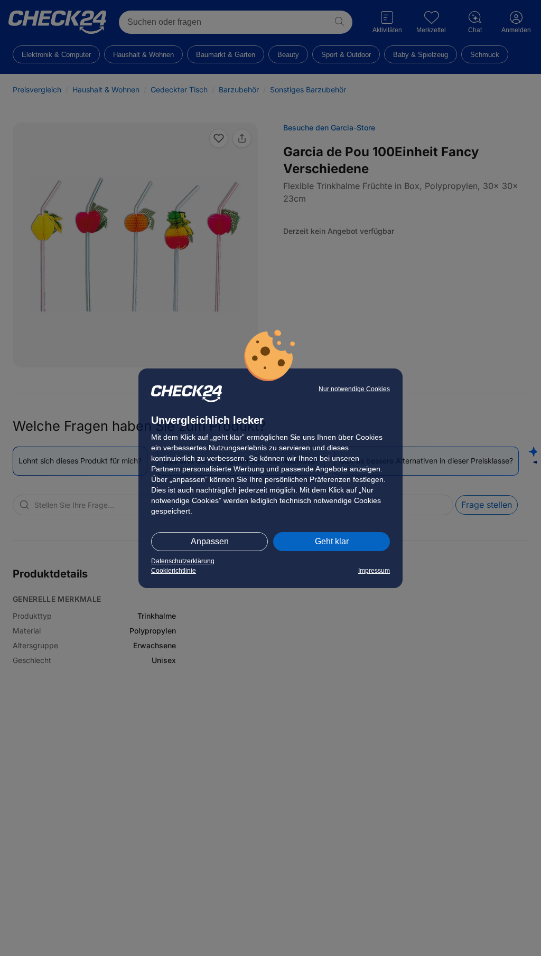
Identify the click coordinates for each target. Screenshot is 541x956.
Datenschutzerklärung (182, 561)
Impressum (374, 570)
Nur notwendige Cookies (354, 389)
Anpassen (210, 541)
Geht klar (332, 541)
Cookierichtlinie (173, 570)
